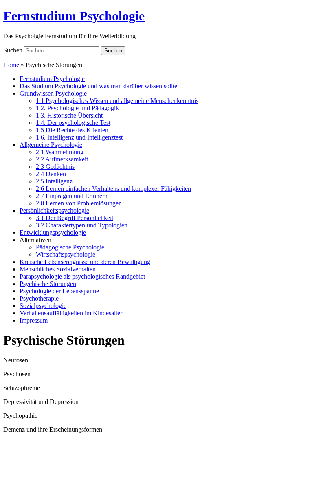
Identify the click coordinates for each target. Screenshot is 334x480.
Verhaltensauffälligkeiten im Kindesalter (71, 313)
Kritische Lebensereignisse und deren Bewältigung (85, 261)
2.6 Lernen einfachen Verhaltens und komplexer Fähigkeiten (113, 188)
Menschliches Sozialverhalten (58, 269)
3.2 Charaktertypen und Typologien (81, 225)
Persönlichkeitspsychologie (54, 210)
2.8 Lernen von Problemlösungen (79, 203)
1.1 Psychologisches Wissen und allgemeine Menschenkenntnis (117, 100)
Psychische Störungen (48, 283)
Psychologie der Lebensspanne (59, 291)
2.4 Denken (51, 173)
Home (11, 64)
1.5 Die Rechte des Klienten (72, 130)
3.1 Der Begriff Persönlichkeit (74, 217)
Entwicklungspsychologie (53, 232)
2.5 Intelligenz (54, 181)
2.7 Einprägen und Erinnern (72, 195)
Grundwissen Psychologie (53, 93)
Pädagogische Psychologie (70, 247)
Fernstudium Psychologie (74, 16)
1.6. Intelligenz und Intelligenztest (79, 137)
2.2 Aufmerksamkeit (62, 159)
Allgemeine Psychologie (51, 144)
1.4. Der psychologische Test (73, 122)
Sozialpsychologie (43, 305)
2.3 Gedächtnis (55, 166)
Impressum (34, 320)
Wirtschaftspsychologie (65, 254)
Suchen (12, 50)
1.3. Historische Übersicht (69, 115)
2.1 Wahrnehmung (60, 151)
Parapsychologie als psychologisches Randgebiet (82, 276)
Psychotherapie (39, 298)
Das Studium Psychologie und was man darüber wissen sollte (98, 86)
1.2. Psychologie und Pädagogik (77, 108)
